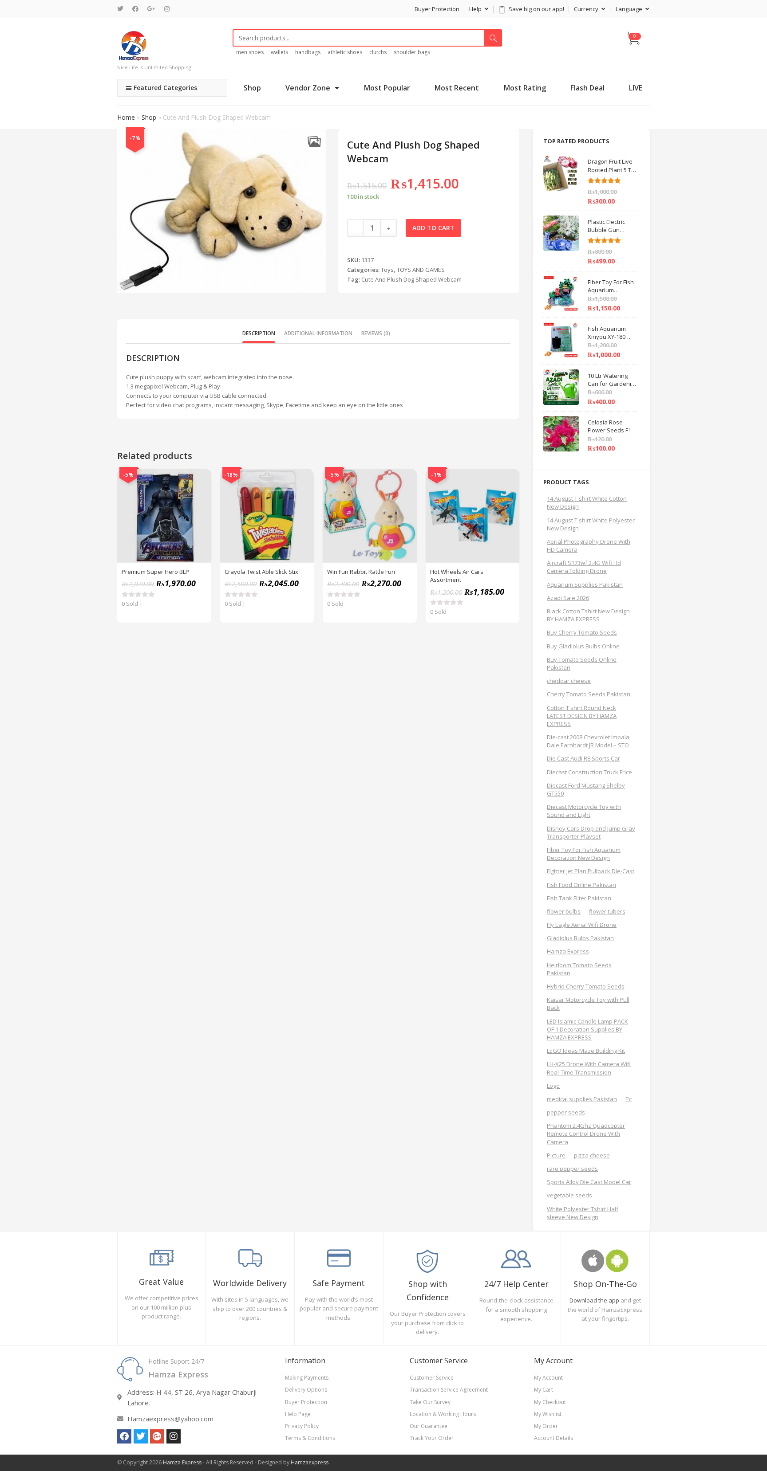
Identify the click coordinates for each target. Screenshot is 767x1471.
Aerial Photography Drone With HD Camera (588, 545)
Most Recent (457, 87)
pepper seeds (566, 1112)
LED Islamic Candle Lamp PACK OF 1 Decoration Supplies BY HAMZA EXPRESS (587, 1029)
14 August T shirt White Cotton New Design (587, 502)
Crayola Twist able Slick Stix (261, 572)
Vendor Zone (307, 87)
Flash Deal (587, 87)
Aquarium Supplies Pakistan (585, 584)
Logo (553, 1086)
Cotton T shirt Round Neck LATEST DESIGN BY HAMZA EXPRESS (582, 716)
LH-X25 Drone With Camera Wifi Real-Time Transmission (589, 1068)
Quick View (200, 480)
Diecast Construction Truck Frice (589, 772)
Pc (628, 1099)
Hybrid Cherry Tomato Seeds (586, 986)
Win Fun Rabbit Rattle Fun (361, 572)
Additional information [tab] (318, 333)
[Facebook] (135, 9)
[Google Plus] (151, 9)
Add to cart (433, 228)
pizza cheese (592, 1155)
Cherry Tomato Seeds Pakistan (588, 694)
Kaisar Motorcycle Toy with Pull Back (588, 1004)
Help (476, 9)
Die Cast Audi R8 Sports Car (583, 758)
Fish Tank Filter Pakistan (579, 898)
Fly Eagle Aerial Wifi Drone (582, 925)
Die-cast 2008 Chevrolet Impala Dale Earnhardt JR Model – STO (588, 741)
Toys (387, 270)
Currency (587, 9)
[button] (314, 141)
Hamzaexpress (309, 1462)
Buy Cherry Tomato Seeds (582, 632)
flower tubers (607, 911)
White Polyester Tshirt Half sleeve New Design (582, 1213)
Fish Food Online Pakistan (581, 885)
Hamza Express (568, 951)
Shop (252, 87)
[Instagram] (167, 9)
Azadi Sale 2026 (568, 598)
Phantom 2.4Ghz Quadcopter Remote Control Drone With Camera (586, 1133)
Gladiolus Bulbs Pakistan (580, 938)
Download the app (594, 1300)
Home (126, 117)
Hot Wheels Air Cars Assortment (456, 576)
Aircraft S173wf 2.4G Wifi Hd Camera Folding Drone (584, 567)
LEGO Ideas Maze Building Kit (586, 1051)
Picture (556, 1155)
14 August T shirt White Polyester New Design (591, 524)
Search (493, 38)
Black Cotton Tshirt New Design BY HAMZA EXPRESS (588, 615)
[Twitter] (122, 9)
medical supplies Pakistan (582, 1099)
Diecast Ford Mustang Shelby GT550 (586, 789)
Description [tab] (258, 333)
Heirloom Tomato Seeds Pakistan (579, 969)
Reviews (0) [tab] (375, 333)
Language (630, 9)
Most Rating (525, 87)
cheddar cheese (569, 681)
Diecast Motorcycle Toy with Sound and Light (584, 811)
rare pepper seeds (572, 1169)
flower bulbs (564, 911)
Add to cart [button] (200, 502)
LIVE (635, 87)
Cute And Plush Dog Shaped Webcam (411, 279)
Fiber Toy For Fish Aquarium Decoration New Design (584, 854)
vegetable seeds (569, 1195)
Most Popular (387, 87)
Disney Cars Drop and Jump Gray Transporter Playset (591, 832)
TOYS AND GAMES (421, 270)
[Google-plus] (157, 1436)
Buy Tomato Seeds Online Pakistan (582, 663)
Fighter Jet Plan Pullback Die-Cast (590, 871)
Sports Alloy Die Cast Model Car (589, 1182)
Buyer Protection (437, 9)
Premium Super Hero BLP (155, 572)
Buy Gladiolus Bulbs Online (583, 646)
